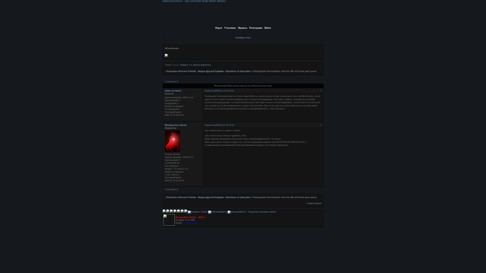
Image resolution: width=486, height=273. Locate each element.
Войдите (184, 65)
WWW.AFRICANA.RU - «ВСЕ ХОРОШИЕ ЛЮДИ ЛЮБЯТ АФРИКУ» (194, 1)
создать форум (314, 203)
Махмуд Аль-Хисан (176, 125)
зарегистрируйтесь (202, 65)
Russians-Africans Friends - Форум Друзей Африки (195, 71)
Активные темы (243, 37)
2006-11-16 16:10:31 (224, 91)
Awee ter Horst (173, 90)
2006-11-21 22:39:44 (224, 125)
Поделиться (210, 91)
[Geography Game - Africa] (169, 225)
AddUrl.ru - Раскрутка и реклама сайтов (257, 212)
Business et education (238, 71)
